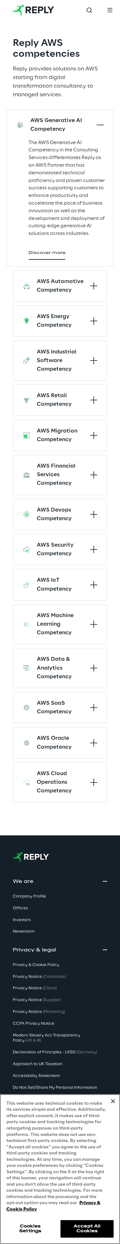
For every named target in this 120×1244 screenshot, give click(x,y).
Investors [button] (22, 920)
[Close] (113, 1101)
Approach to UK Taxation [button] (37, 1064)
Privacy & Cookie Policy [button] (36, 965)
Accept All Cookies (87, 1228)
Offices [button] (20, 908)
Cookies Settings (30, 1228)
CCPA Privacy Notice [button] (33, 1024)
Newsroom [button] (24, 931)
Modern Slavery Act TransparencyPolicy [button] (46, 1038)
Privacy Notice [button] (39, 977)
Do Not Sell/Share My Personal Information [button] (55, 1088)
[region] (60, 1169)
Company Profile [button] (29, 896)
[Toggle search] (89, 10)
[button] (47, 253)
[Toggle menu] (110, 10)
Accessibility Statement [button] (36, 1076)
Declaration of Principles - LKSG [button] (55, 1052)
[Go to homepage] (33, 10)
